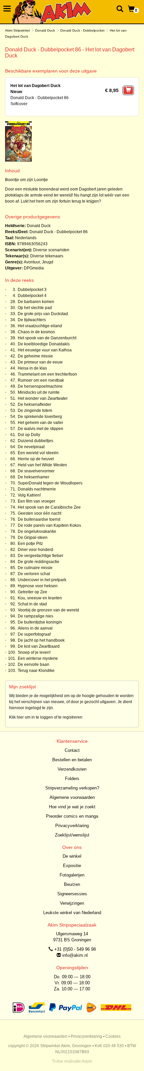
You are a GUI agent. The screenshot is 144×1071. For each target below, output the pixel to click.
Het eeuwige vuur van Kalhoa (45, 350)
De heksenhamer (33, 477)
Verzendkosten (72, 769)
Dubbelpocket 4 (32, 295)
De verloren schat (34, 573)
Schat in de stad (32, 604)
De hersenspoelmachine (40, 386)
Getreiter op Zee (32, 592)
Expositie (72, 865)
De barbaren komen (36, 301)
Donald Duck (45, 30)
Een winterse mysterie (38, 658)
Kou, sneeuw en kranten (40, 598)
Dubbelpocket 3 (32, 289)
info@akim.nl (75, 955)
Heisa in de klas (32, 368)
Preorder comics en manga (72, 816)
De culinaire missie (35, 567)
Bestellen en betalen (72, 759)
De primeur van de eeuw (40, 362)
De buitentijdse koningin (40, 622)
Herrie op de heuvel (36, 459)
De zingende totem (35, 410)
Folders (72, 778)
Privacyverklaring (72, 825)
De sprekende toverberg (40, 416)
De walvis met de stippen (40, 428)
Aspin (87, 1061)
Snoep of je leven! (34, 652)
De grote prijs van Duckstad (43, 313)
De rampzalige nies (35, 616)
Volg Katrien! (29, 495)
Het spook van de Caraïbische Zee (49, 507)
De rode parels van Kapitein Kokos (49, 525)
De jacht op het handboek (41, 640)
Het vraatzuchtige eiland (40, 326)
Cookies (113, 1036)
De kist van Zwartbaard (39, 646)
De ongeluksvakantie (37, 531)
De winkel (72, 856)
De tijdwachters (32, 319)
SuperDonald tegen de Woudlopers (50, 483)
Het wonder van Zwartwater (43, 398)
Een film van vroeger (36, 501)
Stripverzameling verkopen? (72, 787)
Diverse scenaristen (51, 250)
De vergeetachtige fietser (40, 555)
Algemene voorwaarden (72, 797)
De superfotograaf (34, 634)
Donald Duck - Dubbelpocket (82, 30)
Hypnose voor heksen (38, 586)
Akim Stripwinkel (17, 30)
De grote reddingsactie (38, 561)
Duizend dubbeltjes (35, 440)
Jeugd (47, 262)
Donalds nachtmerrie (37, 489)
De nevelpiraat (31, 446)
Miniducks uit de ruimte (39, 392)
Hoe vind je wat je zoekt (72, 806)
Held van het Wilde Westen (42, 465)
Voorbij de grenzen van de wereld (48, 610)
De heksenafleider (34, 404)
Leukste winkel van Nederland (72, 912)
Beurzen (72, 884)
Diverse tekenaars (46, 256)
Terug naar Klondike (36, 670)
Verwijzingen (72, 903)
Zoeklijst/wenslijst (72, 835)
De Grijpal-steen (33, 537)
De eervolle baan (33, 664)
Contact (72, 750)
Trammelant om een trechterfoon (47, 374)
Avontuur (32, 262)
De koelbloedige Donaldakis (44, 344)
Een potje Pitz (30, 543)
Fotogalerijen (72, 874)
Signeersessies (72, 893)
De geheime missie (35, 356)
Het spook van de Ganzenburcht (47, 338)
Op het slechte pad (35, 307)
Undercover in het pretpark (42, 579)
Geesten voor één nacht (39, 513)
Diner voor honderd (35, 549)
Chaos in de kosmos (36, 332)
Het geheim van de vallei (40, 422)
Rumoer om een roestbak (41, 380)
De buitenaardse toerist (39, 519)
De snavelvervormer (36, 471)
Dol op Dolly (29, 434)
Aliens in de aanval (35, 628)
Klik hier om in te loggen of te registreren (45, 717)
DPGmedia (34, 268)
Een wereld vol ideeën (38, 453)
